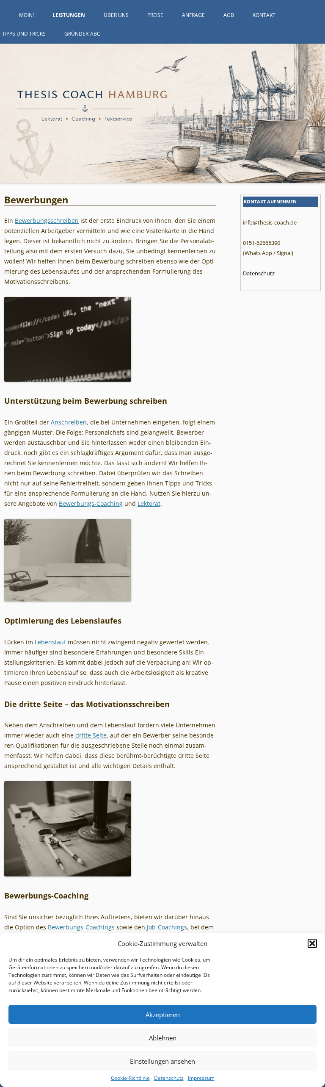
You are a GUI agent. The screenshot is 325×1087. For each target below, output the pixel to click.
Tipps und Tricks (24, 33)
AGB (228, 15)
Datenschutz (169, 1077)
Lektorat (149, 503)
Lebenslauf (50, 642)
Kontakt (264, 15)
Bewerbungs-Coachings (81, 927)
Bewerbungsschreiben (47, 220)
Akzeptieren (163, 1014)
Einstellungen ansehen (162, 1061)
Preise (155, 15)
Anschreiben (69, 422)
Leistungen (68, 15)
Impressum (201, 1077)
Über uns (116, 15)
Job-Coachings (166, 927)
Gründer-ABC (82, 33)
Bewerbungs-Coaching (91, 503)
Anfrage (193, 15)
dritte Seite (91, 735)
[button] (312, 943)
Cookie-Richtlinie (130, 1077)
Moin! (26, 15)
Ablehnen (162, 1038)
